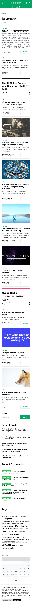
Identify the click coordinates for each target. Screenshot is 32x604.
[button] (2, 3)
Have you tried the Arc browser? (14, 353)
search (25, 417)
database (17, 521)
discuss (27, 521)
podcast (21, 528)
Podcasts (26, 528)
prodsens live (9, 531)
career (15, 519)
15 (24, 568)
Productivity (22, 531)
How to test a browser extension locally (14, 314)
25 (8, 574)
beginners (9, 519)
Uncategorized (5, 548)
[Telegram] (19, 6)
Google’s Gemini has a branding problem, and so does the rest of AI (16, 438)
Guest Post (13, 523)
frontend (8, 523)
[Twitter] (17, 6)
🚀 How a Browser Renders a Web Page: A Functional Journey (15, 144)
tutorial (14, 545)
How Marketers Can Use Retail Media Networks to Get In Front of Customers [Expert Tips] (14, 492)
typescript (20, 545)
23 (28, 571)
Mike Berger (5, 72)
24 (3, 574)
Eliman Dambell (6, 406)
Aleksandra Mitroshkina (8, 154)
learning (4, 526)
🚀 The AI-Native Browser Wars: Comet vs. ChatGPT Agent (14, 103)
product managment (8, 537)
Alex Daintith (5, 51)
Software (4, 28)
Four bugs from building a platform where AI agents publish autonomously (15, 450)
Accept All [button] (17, 600)
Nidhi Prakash (5, 282)
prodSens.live (16, 3)
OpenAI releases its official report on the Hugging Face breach (14, 444)
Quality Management (10, 542)
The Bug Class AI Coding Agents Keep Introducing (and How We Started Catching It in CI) (16, 430)
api (4, 516)
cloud (19, 519)
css (13, 521)
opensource (5, 528)
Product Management (10, 534)
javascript (23, 523)
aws (3, 519)
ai (2, 516)
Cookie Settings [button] (7, 600)
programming (20, 537)
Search (4, 414)
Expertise (4, 523)
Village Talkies (7, 471)
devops (22, 521)
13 (15, 568)
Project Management (7, 539)
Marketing (19, 526)
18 (7, 571)
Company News (24, 519)
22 (24, 571)
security (26, 542)
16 (28, 568)
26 (12, 574)
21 (20, 571)
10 (3, 568)
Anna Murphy (5, 322)
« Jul (15, 581)
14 (20, 568)
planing (11, 528)
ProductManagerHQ (7, 198)
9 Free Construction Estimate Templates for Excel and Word (15, 456)
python (27, 539)
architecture (8, 516)
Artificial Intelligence (22, 516)
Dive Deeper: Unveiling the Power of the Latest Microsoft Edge (16, 230)
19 (11, 571)
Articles (14, 516)
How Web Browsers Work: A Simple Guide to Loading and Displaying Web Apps (15, 187)
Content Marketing (7, 521)
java (18, 523)
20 (16, 571)
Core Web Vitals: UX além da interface (13, 272)
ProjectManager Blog (19, 539)
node (26, 526)
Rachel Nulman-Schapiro (8, 240)
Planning (16, 528)
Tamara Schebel (6, 112)
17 (3, 571)
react (22, 542)
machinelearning (10, 526)
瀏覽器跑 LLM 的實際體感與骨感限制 (15, 31)
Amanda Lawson (6, 362)
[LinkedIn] (14, 6)
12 (11, 568)
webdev (13, 548)
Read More (25, 51)
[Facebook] (12, 6)
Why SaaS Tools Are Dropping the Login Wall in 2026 (15, 61)
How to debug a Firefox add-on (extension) (14, 394)
